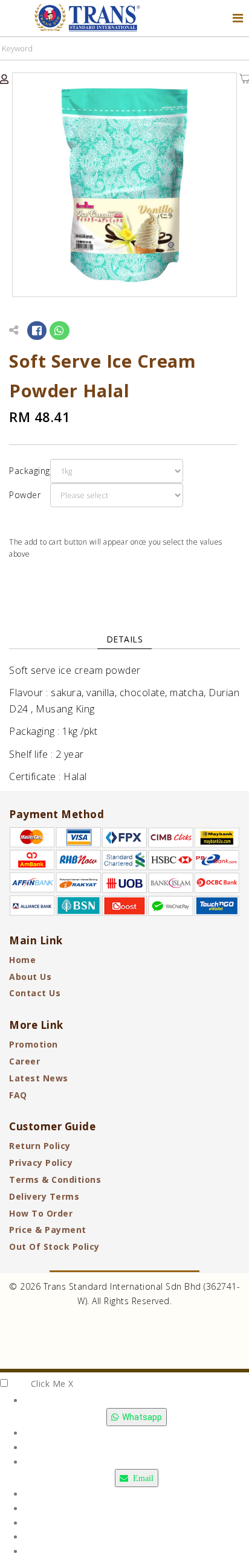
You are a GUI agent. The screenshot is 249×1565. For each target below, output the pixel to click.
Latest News (38, 1078)
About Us (30, 976)
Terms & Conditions (55, 1179)
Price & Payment (47, 1229)
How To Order (41, 1213)
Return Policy (40, 1145)
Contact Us (34, 993)
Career (24, 1061)
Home (22, 959)
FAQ (18, 1095)
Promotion (33, 1044)
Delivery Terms (44, 1196)
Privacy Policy (41, 1162)
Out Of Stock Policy (54, 1246)
